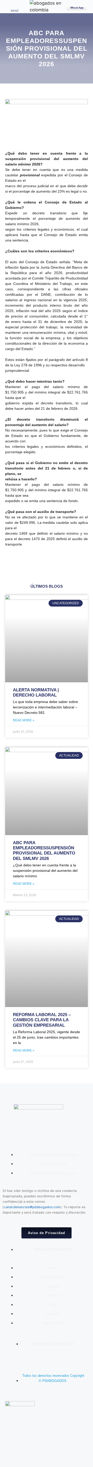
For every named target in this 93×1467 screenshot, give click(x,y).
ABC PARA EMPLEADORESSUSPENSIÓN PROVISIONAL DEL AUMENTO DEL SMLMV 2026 (44, 850)
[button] (15, 5)
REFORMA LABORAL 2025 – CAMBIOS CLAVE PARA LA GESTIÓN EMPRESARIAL (42, 1020)
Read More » (23, 720)
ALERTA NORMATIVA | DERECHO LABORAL (36, 692)
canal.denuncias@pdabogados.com (32, 1207)
